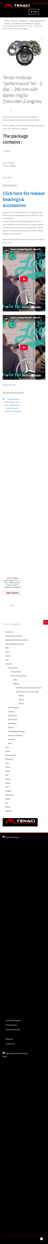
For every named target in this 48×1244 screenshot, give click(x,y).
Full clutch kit (23, 21)
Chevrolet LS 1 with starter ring (22, 23)
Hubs (10, 743)
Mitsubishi (9, 759)
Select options (12, 593)
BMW (7, 648)
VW (6, 803)
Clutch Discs (12, 715)
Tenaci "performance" (37, 21)
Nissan (7, 767)
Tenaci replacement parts (14, 644)
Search (24, 1240)
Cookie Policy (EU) (13, 1029)
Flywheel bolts (13, 707)
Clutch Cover (12, 719)
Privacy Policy (11, 1025)
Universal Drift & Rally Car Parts (16, 640)
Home (7, 21)
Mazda (7, 751)
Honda (7, 771)
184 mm (21, 695)
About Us (9, 1039)
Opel (7, 787)
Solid (15, 679)
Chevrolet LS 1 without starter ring (28, 687)
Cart (37, 1238)
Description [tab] (7, 177)
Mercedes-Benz (10, 755)
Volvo (7, 652)
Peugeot (8, 791)
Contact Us (10, 1043)
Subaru (7, 783)
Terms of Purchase (13, 1020)
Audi (7, 660)
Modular (7, 23)
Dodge (7, 799)
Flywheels (11, 739)
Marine (7, 807)
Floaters (11, 727)
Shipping (8, 811)
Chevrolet (14, 21)
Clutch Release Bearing (16, 731)
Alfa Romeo (9, 795)
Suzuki (7, 779)
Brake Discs (9, 632)
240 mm (37, 23)
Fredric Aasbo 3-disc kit (13, 636)
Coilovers (11, 711)
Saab (7, 763)
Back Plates (12, 723)
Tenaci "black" (16, 671)
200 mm (21, 699)
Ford (7, 747)
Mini (6, 775)
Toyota (7, 656)
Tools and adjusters (15, 735)
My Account (8, 1240)
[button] (42, 38)
